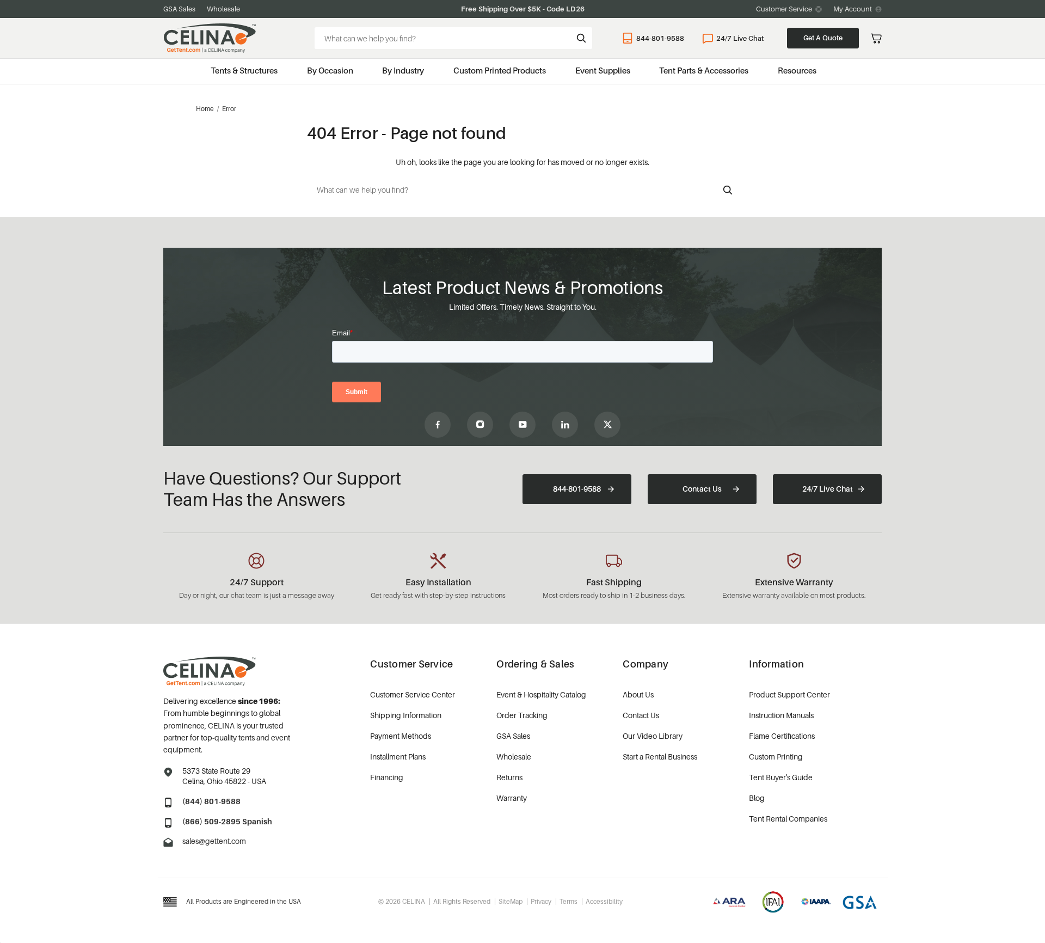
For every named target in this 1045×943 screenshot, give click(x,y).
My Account (852, 8)
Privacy (541, 901)
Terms (568, 901)
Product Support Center (789, 694)
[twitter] (607, 425)
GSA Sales (179, 8)
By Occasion (330, 70)
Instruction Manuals (781, 715)
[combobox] (453, 38)
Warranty (511, 798)
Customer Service (784, 8)
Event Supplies (602, 70)
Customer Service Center (412, 694)
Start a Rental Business (660, 756)
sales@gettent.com (214, 841)
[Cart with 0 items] (876, 38)
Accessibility (604, 901)
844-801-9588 (660, 38)
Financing (386, 777)
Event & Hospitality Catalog (541, 694)
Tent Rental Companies (788, 818)
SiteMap (510, 901)
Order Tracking (522, 715)
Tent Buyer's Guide (781, 777)
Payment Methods (400, 735)
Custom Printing (776, 756)
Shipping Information (405, 715)
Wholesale (223, 8)
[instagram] (480, 425)
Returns (509, 777)
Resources (797, 70)
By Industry (403, 70)
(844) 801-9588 (211, 801)
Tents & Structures (244, 70)
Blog (757, 798)
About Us (638, 694)
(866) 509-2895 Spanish (227, 821)
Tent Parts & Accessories (703, 70)
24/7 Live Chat (740, 38)
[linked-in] (565, 425)
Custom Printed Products (499, 70)
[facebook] (438, 425)
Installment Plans (398, 756)
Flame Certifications (782, 735)
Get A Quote (823, 37)
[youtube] (522, 425)
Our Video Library (653, 735)
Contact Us (702, 488)
